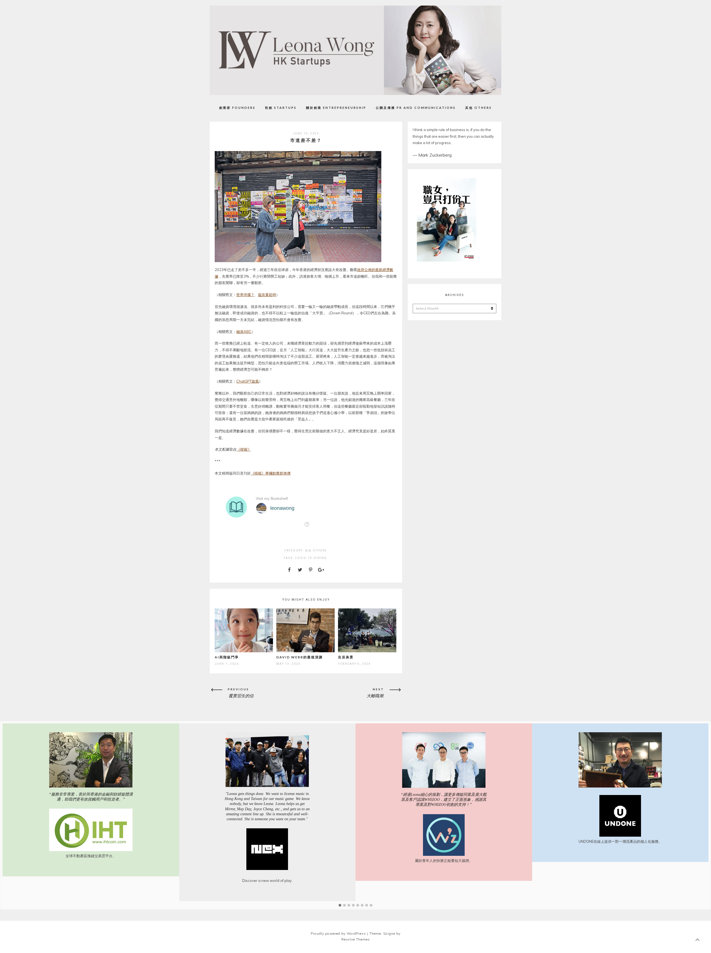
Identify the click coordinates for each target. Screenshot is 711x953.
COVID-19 (303, 558)
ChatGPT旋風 (247, 381)
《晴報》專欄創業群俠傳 (271, 473)
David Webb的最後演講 (299, 657)
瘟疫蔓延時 (267, 294)
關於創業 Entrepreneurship (336, 107)
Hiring (320, 558)
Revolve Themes (355, 939)
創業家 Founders (237, 107)
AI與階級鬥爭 (227, 657)
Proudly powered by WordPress (338, 933)
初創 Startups (281, 107)
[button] (340, 905)
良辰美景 (346, 657)
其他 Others (478, 107)
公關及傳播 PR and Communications (416, 107)
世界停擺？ (245, 294)
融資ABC (243, 331)
